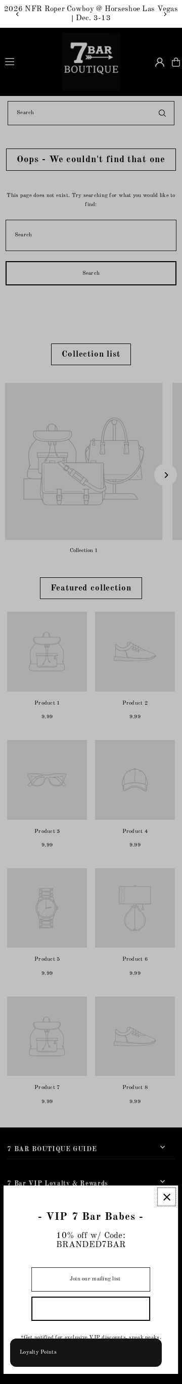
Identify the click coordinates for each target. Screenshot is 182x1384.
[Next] (165, 14)
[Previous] (18, 14)
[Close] (167, 1197)
